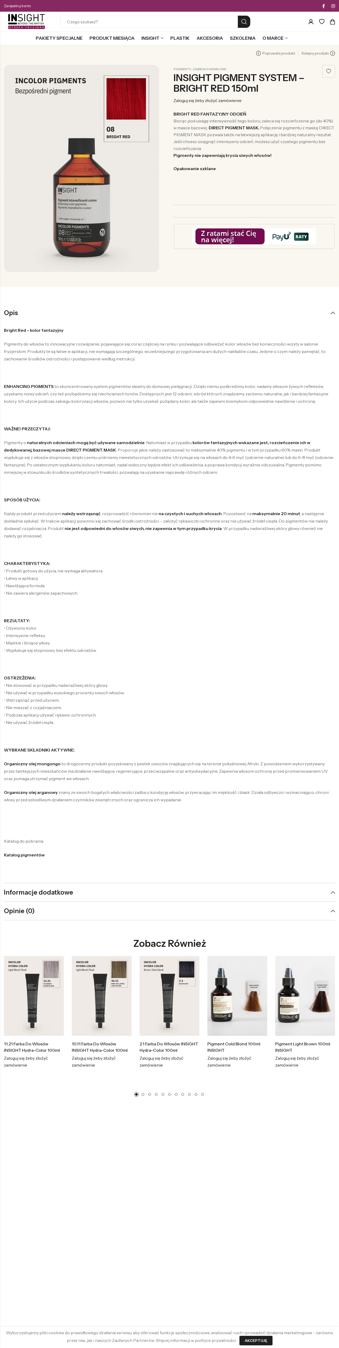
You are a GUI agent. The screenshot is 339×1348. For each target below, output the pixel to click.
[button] (136, 1094)
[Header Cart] (332, 21)
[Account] (311, 22)
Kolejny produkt (315, 53)
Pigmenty (182, 69)
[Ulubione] (321, 21)
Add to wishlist (328, 71)
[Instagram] (333, 6)
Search (244, 22)
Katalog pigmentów (24, 855)
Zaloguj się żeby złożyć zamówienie (207, 100)
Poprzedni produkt (278, 53)
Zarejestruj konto (17, 6)
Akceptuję (256, 1340)
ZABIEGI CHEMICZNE (209, 69)
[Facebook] (323, 6)
